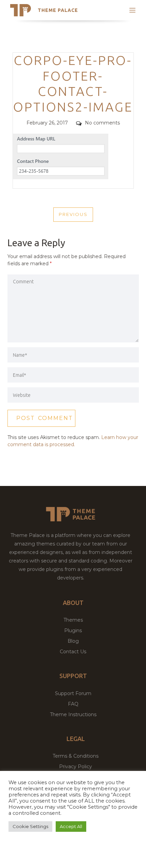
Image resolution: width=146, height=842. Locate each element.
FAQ (73, 704)
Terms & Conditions (75, 756)
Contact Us (73, 652)
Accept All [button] (71, 826)
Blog (73, 641)
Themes (73, 620)
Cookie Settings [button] (30, 826)
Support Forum (73, 693)
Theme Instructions (73, 714)
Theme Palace (58, 10)
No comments (102, 123)
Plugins (73, 630)
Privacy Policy (75, 766)
